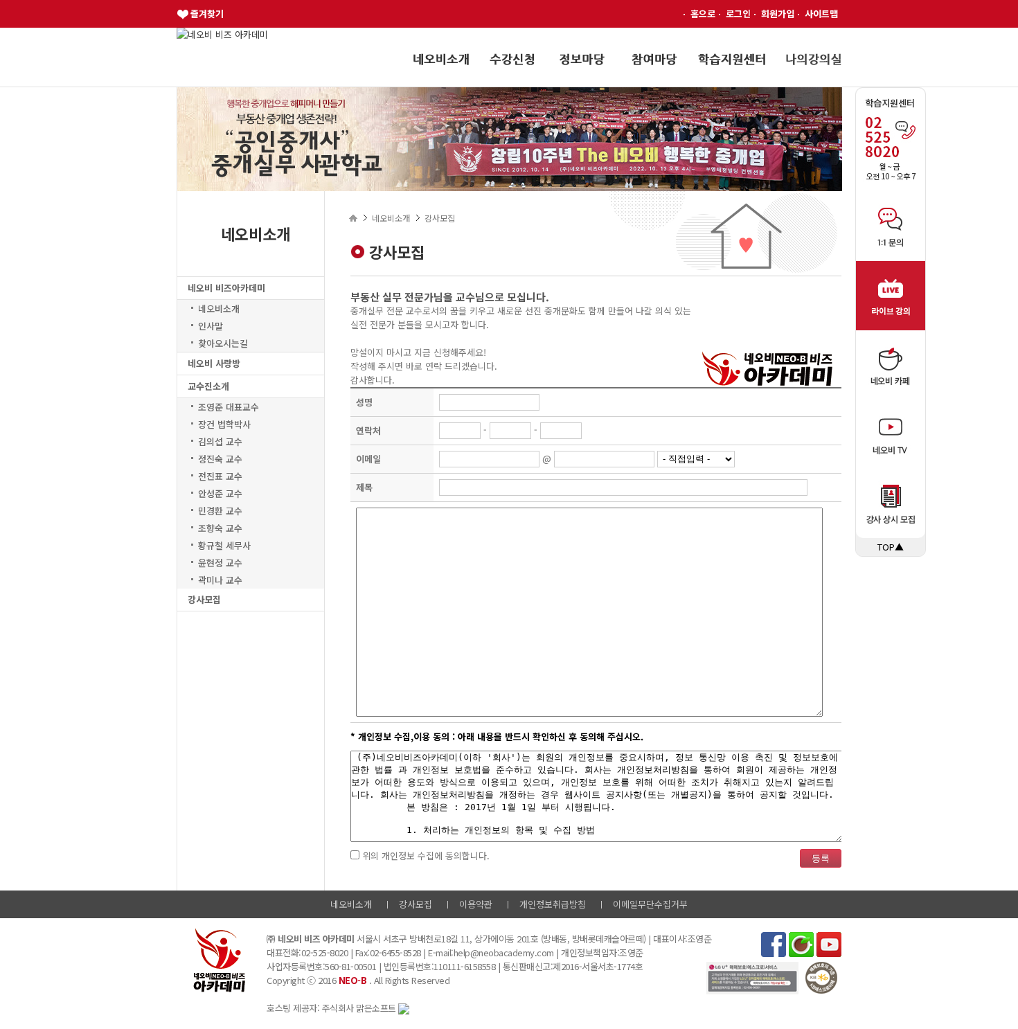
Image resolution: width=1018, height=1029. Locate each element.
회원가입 (777, 13)
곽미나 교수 (220, 580)
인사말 (210, 325)
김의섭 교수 (220, 441)
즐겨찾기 (207, 13)
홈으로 (702, 13)
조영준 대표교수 (228, 406)
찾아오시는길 (223, 343)
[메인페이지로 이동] (222, 34)
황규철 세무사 (224, 545)
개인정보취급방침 (552, 904)
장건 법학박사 (224, 424)
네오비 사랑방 (214, 363)
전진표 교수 (220, 476)
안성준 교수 (220, 493)
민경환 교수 (220, 510)
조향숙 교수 (220, 528)
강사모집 (204, 599)
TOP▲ (890, 546)
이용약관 (475, 904)
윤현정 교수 (220, 562)
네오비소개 (219, 308)
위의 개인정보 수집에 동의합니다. (424, 855)
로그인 (738, 13)
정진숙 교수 (220, 458)
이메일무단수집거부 (650, 904)
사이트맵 (821, 13)
